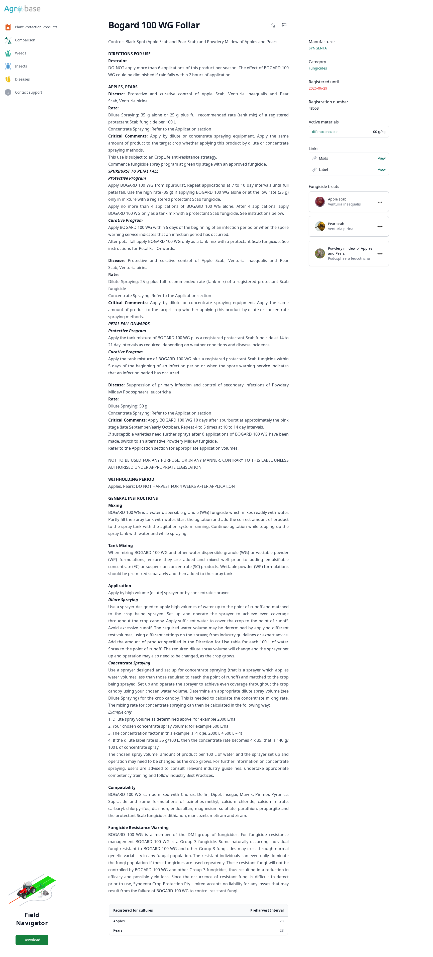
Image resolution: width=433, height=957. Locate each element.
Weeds (20, 53)
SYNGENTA (318, 48)
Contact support (28, 92)
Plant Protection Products (36, 27)
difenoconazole (325, 131)
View (382, 158)
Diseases (22, 79)
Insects (21, 66)
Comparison (25, 40)
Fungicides (318, 68)
